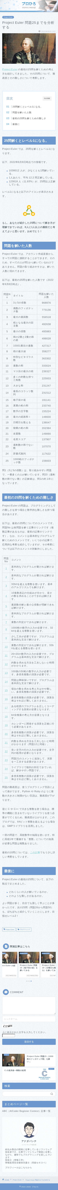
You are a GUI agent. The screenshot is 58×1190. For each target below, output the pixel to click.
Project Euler (8, 17)
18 (6, 716)
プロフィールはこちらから (18, 1167)
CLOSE (47, 98)
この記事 (35, 852)
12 (6, 664)
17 (6, 708)
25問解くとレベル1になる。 (27, 106)
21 (6, 742)
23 (6, 760)
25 (6, 777)
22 (6, 751)
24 (6, 769)
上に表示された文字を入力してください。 (24, 1032)
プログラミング (24, 929)
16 (6, 699)
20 (6, 734)
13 (6, 673)
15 (6, 690)
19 (6, 725)
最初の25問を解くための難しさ (29, 118)
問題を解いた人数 (22, 112)
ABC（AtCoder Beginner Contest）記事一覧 (26, 1111)
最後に (16, 124)
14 (6, 681)
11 (6, 655)
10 (6, 647)
